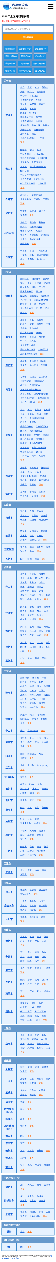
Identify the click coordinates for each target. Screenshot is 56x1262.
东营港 (23, 467)
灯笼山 (33, 690)
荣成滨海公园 (26, 332)
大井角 (33, 682)
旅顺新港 (41, 91)
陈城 (44, 941)
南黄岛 (40, 324)
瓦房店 (39, 100)
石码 (32, 936)
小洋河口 (24, 515)
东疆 (29, 870)
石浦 (46, 611)
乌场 (29, 1165)
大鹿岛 (23, 251)
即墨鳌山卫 (25, 435)
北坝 (39, 149)
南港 (44, 870)
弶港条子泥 (35, 540)
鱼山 (22, 615)
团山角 (33, 222)
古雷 (29, 941)
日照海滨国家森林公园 (30, 389)
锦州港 (23, 211)
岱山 (41, 595)
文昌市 (9, 1069)
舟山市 (9, 586)
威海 (32, 324)
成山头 (23, 328)
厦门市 (9, 970)
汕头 (40, 784)
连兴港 (44, 515)
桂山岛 (23, 686)
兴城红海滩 (35, 239)
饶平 (32, 800)
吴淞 (22, 1043)
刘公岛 (23, 341)
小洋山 (23, 574)
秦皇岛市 (9, 905)
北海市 (9, 1214)
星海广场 (36, 125)
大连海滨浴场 (26, 121)
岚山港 (33, 377)
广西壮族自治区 (12, 1178)
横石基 (47, 694)
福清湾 (23, 1007)
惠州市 (9, 835)
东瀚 (44, 1015)
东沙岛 (23, 777)
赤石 (37, 941)
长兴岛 (30, 91)
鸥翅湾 (23, 304)
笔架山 (33, 211)
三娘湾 (47, 1184)
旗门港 (23, 642)
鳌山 (39, 414)
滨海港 (23, 531)
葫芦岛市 (9, 233)
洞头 (41, 631)
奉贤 (48, 1048)
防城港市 (9, 1200)
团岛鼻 (23, 430)
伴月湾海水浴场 (27, 345)
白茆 (22, 559)
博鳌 (22, 1102)
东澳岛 (23, 694)
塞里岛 (39, 117)
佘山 (22, 1035)
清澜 (29, 1067)
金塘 (22, 578)
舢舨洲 (23, 846)
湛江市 (9, 742)
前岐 (44, 952)
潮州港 (23, 800)
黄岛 (29, 409)
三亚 (32, 1079)
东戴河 (39, 231)
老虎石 (23, 909)
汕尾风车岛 (25, 823)
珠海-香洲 (24, 678)
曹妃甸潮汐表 (25, 49)
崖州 (48, 1079)
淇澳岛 (23, 707)
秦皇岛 (33, 901)
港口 (22, 835)
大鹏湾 (23, 715)
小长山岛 (34, 96)
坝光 (22, 723)
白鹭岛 (33, 905)
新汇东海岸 (44, 480)
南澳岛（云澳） (27, 784)
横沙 (22, 1048)
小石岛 (33, 341)
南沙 (32, 846)
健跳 (32, 642)
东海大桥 (24, 591)
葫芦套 (45, 87)
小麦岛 (30, 414)
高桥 (44, 1035)
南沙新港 (41, 851)
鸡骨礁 (30, 1048)
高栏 (41, 682)
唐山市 (9, 892)
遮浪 (37, 819)
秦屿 (29, 956)
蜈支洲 (23, 1083)
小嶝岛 (47, 968)
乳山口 (23, 324)
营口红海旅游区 (27, 158)
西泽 (39, 611)
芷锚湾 (23, 222)
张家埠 (40, 320)
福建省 (7, 929)
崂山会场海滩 (26, 426)
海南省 (7, 1060)
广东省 (7, 671)
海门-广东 (24, 788)
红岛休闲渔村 (42, 426)
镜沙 (38, 1020)
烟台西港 (36, 279)
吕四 (32, 511)
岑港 (29, 578)
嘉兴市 (9, 660)
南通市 (9, 517)
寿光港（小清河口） (39, 361)
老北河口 (24, 195)
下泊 (37, 742)
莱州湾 (23, 484)
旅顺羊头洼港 (26, 117)
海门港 (23, 647)
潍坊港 (23, 361)
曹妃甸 (23, 889)
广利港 (43, 476)
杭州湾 (33, 619)
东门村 (33, 647)
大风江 (30, 1184)
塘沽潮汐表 (40, 71)
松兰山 (23, 619)
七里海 (23, 901)
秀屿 (39, 991)
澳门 (9, 1247)
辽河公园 (24, 171)
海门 (48, 642)
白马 (44, 956)
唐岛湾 (46, 435)
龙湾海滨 (45, 235)
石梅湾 (38, 1165)
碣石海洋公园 (36, 226)
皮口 (37, 87)
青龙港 (23, 520)
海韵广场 (45, 295)
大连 (22, 91)
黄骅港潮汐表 (39, 63)
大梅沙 (35, 719)
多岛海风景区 (44, 398)
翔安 (29, 968)
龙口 (22, 283)
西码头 (33, 595)
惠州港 (33, 831)
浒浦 (29, 559)
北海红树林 (35, 1216)
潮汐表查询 (28, 37)
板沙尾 (23, 682)
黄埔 (46, 846)
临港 (37, 870)
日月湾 (47, 1165)
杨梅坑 (44, 719)
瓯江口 (33, 631)
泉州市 (9, 982)
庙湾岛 (42, 703)
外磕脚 (23, 540)
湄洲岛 (47, 991)
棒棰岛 (46, 125)
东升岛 (23, 839)
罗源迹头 (24, 1003)
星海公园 (24, 125)
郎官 (39, 1007)
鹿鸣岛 (42, 104)
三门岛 (23, 699)
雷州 (22, 746)
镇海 (39, 606)
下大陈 (40, 642)
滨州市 (9, 494)
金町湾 (37, 823)
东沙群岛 (9, 777)
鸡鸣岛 (39, 332)
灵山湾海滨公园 (37, 418)
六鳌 (22, 941)
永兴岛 (23, 1090)
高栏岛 (33, 699)
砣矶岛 (47, 283)
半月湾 (33, 304)
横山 (39, 686)
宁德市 (9, 956)
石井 (29, 984)
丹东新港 (43, 251)
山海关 (42, 901)
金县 (22, 87)
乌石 (29, 742)
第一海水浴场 (26, 308)
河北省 (7, 883)
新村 (22, 1109)
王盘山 (45, 658)
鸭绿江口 (41, 259)
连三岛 (23, 418)
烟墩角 (23, 337)
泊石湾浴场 (39, 129)
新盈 (22, 1119)
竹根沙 (40, 535)
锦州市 (9, 213)
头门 (48, 647)
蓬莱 (29, 283)
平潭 (22, 1015)
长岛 (47, 308)
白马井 (30, 1150)
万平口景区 (25, 394)
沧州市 (9, 919)
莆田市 (9, 993)
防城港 (40, 1196)
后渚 (29, 980)
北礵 (22, 961)
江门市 (9, 767)
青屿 (29, 1015)
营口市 (9, 168)
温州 (32, 626)
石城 (32, 991)
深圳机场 (24, 719)
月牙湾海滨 (37, 162)
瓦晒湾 (23, 758)
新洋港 (44, 531)
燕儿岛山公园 (26, 439)
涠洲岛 (33, 1212)
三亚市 (9, 1081)
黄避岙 (30, 615)
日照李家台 (39, 381)
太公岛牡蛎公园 (27, 402)
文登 (48, 324)
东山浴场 (43, 905)
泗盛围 (35, 678)
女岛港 (47, 409)
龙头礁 (23, 215)
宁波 (32, 606)
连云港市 (9, 549)
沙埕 (22, 956)
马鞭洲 (23, 831)
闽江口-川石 (26, 1011)
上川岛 (30, 765)
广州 (22, 851)
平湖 (37, 658)
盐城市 (9, 535)
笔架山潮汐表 (11, 56)
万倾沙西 (31, 855)
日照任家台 (35, 385)
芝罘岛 (42, 304)
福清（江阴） (26, 1020)
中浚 (37, 1035)
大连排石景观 (26, 100)
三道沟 (46, 199)
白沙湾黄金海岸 (27, 183)
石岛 (32, 320)
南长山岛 (24, 287)
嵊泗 (22, 586)
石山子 (33, 251)
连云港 (23, 547)
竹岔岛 (37, 435)
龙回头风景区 (26, 231)
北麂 (48, 631)
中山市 (9, 730)
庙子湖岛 (39, 578)
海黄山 (23, 606)
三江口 (23, 991)
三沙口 (30, 851)
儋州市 (9, 1150)
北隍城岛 (24, 279)
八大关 (42, 456)
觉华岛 (23, 239)
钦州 (39, 1184)
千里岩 (38, 283)
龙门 (22, 1184)
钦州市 (9, 1187)
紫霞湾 (23, 1216)
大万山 (42, 690)
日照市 (9, 389)
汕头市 (9, 788)
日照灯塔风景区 (41, 394)
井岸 (32, 686)
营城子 (23, 104)
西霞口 (33, 337)
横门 (22, 730)
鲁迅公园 (24, 447)
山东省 (7, 272)
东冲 (37, 961)
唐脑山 (30, 586)
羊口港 (44, 365)
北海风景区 (43, 158)
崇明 (29, 1035)
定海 (41, 591)
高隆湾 (45, 1067)
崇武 (22, 980)
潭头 (37, 1015)
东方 (22, 1143)
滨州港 (33, 492)
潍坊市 (9, 365)
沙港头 (23, 631)
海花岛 (40, 1150)
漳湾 (37, 952)
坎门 (41, 647)
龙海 (46, 936)
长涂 (48, 595)
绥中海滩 (24, 243)
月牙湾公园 (25, 300)
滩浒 (22, 599)
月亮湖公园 (39, 179)
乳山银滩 (34, 328)
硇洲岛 (23, 738)
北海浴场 (24, 162)
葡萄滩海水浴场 (27, 349)
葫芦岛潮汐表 (25, 71)
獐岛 (32, 255)
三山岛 (42, 287)
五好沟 (40, 1048)
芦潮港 (35, 1039)
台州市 (9, 647)
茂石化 (45, 807)
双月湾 (40, 835)
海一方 (23, 551)
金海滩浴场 (43, 349)
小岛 (22, 259)
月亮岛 (30, 259)
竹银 (44, 678)
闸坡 (41, 754)
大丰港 (23, 535)
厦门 (22, 968)
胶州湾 (23, 443)
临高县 (9, 1119)
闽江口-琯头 (40, 1011)
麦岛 (46, 414)
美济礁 (33, 1094)
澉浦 (29, 658)
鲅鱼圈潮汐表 (41, 49)
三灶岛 (23, 690)
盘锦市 (9, 199)
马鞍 (22, 855)
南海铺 (33, 480)
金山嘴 (44, 1039)
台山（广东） (43, 765)
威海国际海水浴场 (28, 353)
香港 (9, 1231)
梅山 (32, 611)
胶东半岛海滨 (26, 291)
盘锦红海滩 (37, 195)
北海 (41, 1212)
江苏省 (7, 504)
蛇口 (32, 715)
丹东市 (9, 257)
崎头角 (23, 611)
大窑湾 (23, 96)
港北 (22, 1165)
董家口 (38, 409)
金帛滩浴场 (25, 199)
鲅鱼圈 (23, 149)
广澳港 (23, 793)
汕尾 (29, 819)
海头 (32, 551)
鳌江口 (23, 635)
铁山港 (23, 1212)
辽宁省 (7, 80)
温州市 (9, 631)
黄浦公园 (24, 1039)
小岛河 (38, 472)
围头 (22, 984)
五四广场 (24, 456)
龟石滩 (23, 166)
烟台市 (9, 295)
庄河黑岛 (24, 134)
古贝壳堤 (24, 496)
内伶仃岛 (41, 715)
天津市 (7, 863)
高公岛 (40, 547)
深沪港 (45, 980)
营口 (32, 149)
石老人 (23, 422)
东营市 (9, 476)
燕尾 (32, 547)
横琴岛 (33, 703)
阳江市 (9, 756)
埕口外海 (34, 917)
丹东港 (23, 255)
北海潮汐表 (10, 71)
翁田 (37, 1067)
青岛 (22, 409)
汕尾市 (9, 821)
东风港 (23, 492)
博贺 (29, 807)
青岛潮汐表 (10, 49)
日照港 (23, 377)
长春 (37, 956)
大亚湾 (42, 831)
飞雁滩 (33, 484)
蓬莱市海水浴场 (41, 300)
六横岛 (42, 574)
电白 (22, 807)
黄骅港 (23, 917)
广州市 (9, 851)
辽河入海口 (39, 154)
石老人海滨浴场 (39, 447)
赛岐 (29, 952)
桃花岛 (23, 385)
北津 (22, 754)
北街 (22, 765)
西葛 (37, 807)
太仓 (37, 559)
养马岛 (23, 312)
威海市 (9, 337)
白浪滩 (42, 1200)
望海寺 (23, 235)
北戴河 (23, 905)
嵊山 (29, 599)
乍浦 (22, 658)
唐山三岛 (43, 889)
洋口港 (23, 511)
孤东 (29, 472)
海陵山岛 (31, 754)
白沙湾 (42, 211)
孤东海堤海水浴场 (28, 476)
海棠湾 (40, 1079)
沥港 (34, 591)
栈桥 (34, 456)
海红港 (23, 480)
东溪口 (35, 788)
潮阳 (32, 793)
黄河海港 (45, 467)
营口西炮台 (25, 154)
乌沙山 (40, 615)
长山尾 (39, 308)
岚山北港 (43, 377)
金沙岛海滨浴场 (27, 398)
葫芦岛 (23, 226)
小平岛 (41, 138)
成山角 (23, 320)
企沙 (22, 1196)
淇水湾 (23, 1071)
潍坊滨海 (34, 365)
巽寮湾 (30, 835)
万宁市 (9, 1167)
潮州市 (9, 800)
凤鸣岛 (33, 108)
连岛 (48, 547)
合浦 (48, 1212)
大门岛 (23, 626)
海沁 (39, 846)
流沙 (22, 742)
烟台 (34, 287)
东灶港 (33, 520)
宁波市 (9, 613)
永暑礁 (42, 1090)
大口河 (35, 496)
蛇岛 (34, 134)
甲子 (22, 819)
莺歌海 (23, 1126)
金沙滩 (23, 295)
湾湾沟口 (34, 467)
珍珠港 (23, 1200)
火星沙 (35, 515)
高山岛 (39, 291)
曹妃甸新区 (25, 894)
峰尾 (37, 984)
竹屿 (32, 1007)
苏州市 (9, 559)
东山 (39, 936)
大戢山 (38, 599)
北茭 (34, 1003)
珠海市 (9, 692)
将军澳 (23, 936)
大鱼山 (23, 582)
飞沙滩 (42, 699)
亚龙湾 (33, 1083)
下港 (39, 738)
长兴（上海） (43, 1043)
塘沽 (22, 870)
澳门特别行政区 (12, 1240)
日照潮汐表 (26, 56)
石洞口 (30, 1043)
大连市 (9, 115)
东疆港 (23, 874)
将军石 (33, 104)
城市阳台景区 (36, 430)
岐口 (43, 917)
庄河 (29, 87)
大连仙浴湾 (25, 129)
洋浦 (22, 1150)
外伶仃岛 (34, 707)
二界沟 (37, 199)
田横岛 (33, 422)
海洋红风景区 (43, 255)
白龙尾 (33, 1200)
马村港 (23, 1158)
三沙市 (9, 1092)
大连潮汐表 (24, 63)
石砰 (32, 635)
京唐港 (33, 889)
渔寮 (39, 635)
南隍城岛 (34, 295)
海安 (46, 738)
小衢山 (42, 582)
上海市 (7, 1028)
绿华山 (40, 586)
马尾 (41, 1003)
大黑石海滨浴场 (27, 138)
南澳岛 (45, 788)
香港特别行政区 (12, 1224)
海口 (22, 1136)
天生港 (40, 511)
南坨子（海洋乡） (28, 113)
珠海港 (47, 686)
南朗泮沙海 (32, 730)
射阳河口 (34, 531)
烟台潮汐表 (40, 56)
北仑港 (47, 606)
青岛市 (9, 435)
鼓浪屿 (38, 968)
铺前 (22, 1067)
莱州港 (46, 279)
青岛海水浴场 (26, 452)
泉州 (37, 980)
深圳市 (9, 719)
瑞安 (39, 626)
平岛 (22, 414)
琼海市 (9, 1102)
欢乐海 (23, 365)
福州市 (9, 1011)
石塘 (22, 651)
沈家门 (23, 595)
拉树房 (23, 108)
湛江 (32, 738)
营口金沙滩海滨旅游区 (30, 175)
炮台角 (30, 1196)
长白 (48, 578)
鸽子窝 (33, 909)
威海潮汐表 (10, 63)
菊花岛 (42, 222)
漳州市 (9, 941)
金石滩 (39, 121)
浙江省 (7, 567)
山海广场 (42, 183)
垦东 (22, 472)
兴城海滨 (34, 235)
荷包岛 (23, 703)
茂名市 (9, 809)
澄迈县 (9, 1158)
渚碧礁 (23, 1094)
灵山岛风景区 (36, 443)
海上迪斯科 (44, 520)
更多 (22, 142)
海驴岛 (42, 337)
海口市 (9, 1136)
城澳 (29, 961)
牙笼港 (23, 1079)
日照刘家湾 (25, 381)
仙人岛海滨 (25, 179)
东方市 (9, 1143)
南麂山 (47, 626)
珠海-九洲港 (35, 694)
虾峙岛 (33, 574)
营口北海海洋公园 (38, 166)
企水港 (45, 742)
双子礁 (33, 1090)
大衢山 (33, 582)
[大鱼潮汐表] (15, 6)
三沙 (22, 952)
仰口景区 (40, 439)
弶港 (32, 535)
